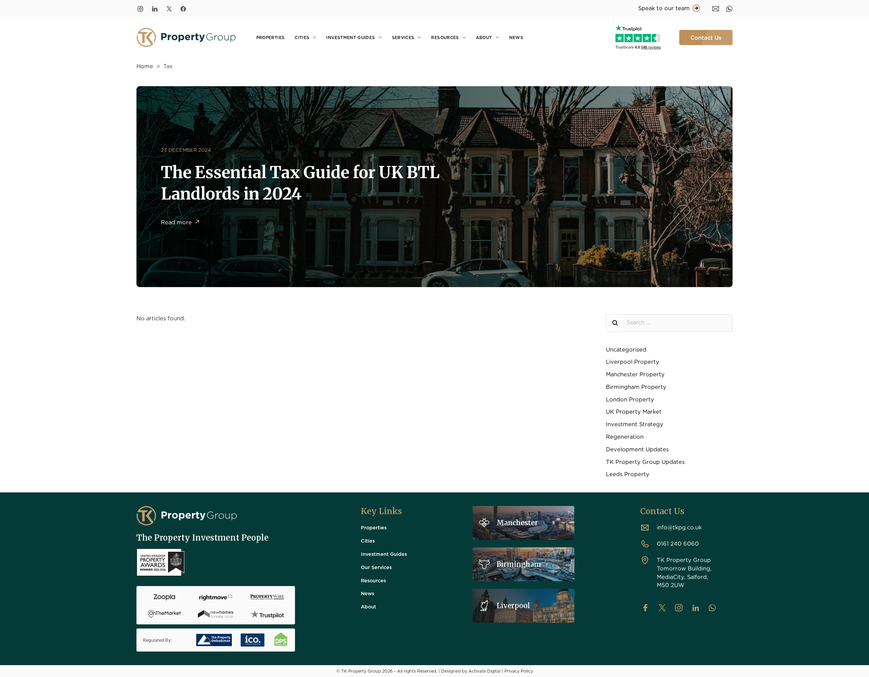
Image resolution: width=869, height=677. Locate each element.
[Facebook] (183, 8)
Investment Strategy (634, 424)
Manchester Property (635, 374)
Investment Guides (350, 37)
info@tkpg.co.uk (679, 527)
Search (614, 323)
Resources (445, 37)
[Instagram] (140, 8)
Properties (270, 37)
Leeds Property (627, 474)
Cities (302, 37)
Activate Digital (484, 671)
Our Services (376, 567)
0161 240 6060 (678, 543)
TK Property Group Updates (645, 462)
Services (403, 37)
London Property (630, 399)
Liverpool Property (632, 361)
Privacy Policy (518, 671)
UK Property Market (634, 411)
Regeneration (625, 436)
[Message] (715, 8)
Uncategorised (626, 349)
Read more (180, 223)
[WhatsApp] (729, 8)
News (516, 37)
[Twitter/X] (169, 8)
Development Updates (637, 449)
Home (144, 66)
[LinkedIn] (155, 8)
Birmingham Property (636, 387)
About (484, 37)
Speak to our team (664, 8)
